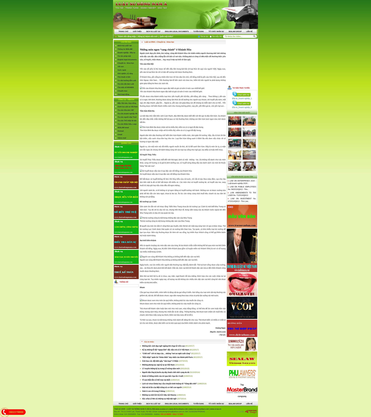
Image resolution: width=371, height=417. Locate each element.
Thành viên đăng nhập (127, 36)
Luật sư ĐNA (149, 42)
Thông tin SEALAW (125, 49)
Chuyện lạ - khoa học (126, 63)
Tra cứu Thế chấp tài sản (127, 120)
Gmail (120, 134)
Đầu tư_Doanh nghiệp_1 (242, 99)
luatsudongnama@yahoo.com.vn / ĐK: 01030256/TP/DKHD (181, 412)
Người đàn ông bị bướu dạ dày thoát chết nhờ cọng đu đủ (166, 372)
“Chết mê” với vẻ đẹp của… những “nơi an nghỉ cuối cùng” (166, 354)
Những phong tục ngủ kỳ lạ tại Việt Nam (158, 365)
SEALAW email (123, 127)
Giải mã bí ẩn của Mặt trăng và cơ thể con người (162, 387)
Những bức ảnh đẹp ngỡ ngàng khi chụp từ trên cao (163, 346)
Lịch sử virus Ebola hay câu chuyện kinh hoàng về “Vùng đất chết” (169, 384)
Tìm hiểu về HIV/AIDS (126, 87)
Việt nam (121, 66)
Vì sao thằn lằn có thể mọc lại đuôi (156, 380)
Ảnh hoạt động (123, 94)
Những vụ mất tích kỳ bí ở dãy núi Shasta (159, 395)
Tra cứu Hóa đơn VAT (126, 110)
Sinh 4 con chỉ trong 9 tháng (153, 391)
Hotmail (121, 131)
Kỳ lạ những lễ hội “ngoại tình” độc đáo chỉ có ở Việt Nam (166, 350)
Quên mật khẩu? (166, 36)
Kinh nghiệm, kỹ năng (125, 73)
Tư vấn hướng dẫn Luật (127, 80)
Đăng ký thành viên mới (148, 36)
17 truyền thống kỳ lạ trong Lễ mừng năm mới (161, 369)
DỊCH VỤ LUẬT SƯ (153, 31)
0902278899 (16, 412)
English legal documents (127, 59)
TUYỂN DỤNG (198, 31)
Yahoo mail (122, 138)
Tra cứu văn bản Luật (126, 84)
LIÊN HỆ (249, 31)
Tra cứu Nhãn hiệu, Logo (127, 124)
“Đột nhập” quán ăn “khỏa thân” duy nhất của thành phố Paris (167, 357)
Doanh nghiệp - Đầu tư (126, 52)
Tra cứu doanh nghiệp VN (127, 113)
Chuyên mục (122, 91)
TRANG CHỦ (123, 31)
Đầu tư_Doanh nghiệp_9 (242, 107)
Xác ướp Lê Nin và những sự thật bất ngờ (159, 399)
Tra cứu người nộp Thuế (127, 117)
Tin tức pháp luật (124, 56)
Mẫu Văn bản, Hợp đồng (127, 103)
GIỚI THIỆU (137, 31)
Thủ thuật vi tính (124, 77)
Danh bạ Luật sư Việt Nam (128, 107)
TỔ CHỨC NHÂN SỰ (216, 31)
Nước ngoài (122, 70)
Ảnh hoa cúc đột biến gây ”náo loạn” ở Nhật (160, 361)
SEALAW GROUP (235, 31)
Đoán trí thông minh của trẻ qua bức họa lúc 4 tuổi (162, 376)
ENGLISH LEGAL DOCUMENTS (177, 31)
